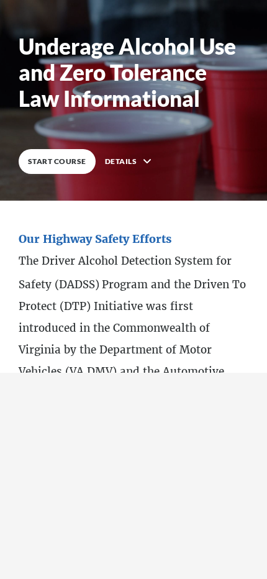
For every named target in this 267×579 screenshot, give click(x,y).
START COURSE (57, 161)
